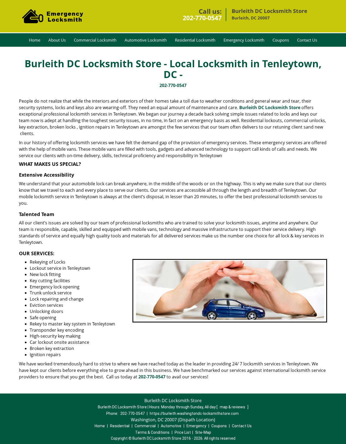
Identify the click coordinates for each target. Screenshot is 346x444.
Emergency (196, 426)
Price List (183, 432)
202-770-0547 (202, 18)
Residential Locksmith (195, 40)
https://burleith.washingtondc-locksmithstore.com (194, 413)
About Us (57, 40)
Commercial (145, 426)
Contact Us (307, 40)
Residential (119, 426)
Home (34, 40)
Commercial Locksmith (95, 40)
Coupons (280, 40)
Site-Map (203, 432)
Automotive (171, 426)
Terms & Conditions (152, 432)
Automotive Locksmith (146, 40)
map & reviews (233, 407)
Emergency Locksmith (244, 40)
